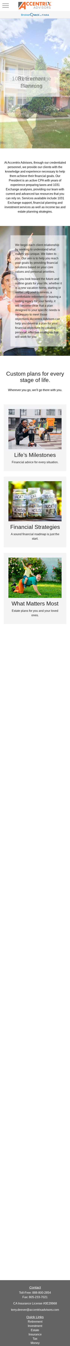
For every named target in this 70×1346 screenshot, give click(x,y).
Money (35, 1343)
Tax (35, 1338)
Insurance (35, 1334)
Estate (35, 1330)
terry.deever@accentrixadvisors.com (35, 1309)
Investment (35, 1325)
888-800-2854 (41, 1292)
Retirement (35, 1321)
